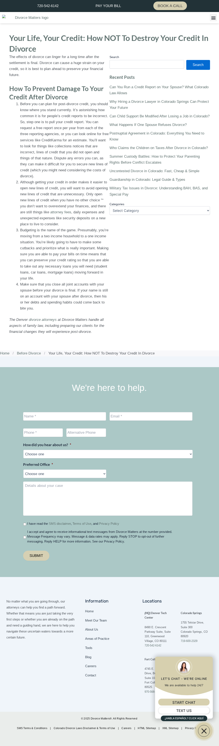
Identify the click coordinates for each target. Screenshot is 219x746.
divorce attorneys (43, 320)
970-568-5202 (153, 691)
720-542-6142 (153, 645)
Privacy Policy (109, 523)
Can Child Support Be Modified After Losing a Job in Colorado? (160, 116)
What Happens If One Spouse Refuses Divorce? (148, 125)
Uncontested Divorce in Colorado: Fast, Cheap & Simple (154, 171)
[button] (213, 17)
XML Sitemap (170, 728)
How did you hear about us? (47, 445)
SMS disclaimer (60, 523)
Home (4, 353)
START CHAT (183, 702)
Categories (117, 204)
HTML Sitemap (147, 728)
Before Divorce (29, 353)
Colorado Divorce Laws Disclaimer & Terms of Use (85, 728)
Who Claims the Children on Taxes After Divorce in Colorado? (159, 148)
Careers (126, 728)
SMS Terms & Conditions (32, 728)
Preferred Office (38, 464)
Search (114, 57)
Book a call (170, 6)
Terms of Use (82, 523)
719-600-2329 (189, 641)
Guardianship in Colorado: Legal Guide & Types (147, 180)
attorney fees (60, 212)
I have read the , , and (73, 523)
